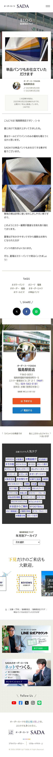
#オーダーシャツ (36, 288)
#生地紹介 (43, 459)
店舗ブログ (20, 452)
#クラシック (9, 469)
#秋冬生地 (9, 479)
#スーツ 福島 (34, 285)
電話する (27, 410)
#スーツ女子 (32, 515)
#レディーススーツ (39, 469)
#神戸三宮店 (35, 479)
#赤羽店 (41, 484)
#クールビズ (19, 292)
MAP (39, 381)
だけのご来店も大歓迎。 (26, 562)
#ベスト (31, 464)
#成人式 (23, 493)
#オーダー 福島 (17, 288)
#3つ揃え (14, 488)
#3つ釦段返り (12, 511)
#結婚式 (19, 459)
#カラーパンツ (18, 285)
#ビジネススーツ (15, 484)
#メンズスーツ (23, 469)
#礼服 (34, 484)
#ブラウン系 (25, 488)
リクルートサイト (34, 743)
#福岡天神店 (25, 511)
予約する (27, 401)
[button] (48, 6)
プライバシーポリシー (16, 743)
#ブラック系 (13, 493)
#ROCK (10, 459)
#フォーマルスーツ (40, 511)
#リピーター (12, 474)
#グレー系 (23, 474)
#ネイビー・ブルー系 (37, 493)
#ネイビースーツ (29, 497)
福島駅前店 (26, 368)
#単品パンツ (33, 292)
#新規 (45, 479)
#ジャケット (21, 464)
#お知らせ (22, 479)
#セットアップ (37, 488)
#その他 (10, 464)
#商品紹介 (31, 459)
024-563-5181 (29, 384)
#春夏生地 (20, 515)
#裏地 (27, 484)
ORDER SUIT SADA (22, 749)
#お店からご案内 (19, 506)
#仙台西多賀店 (14, 497)
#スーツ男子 (42, 464)
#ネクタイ (41, 497)
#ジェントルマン (35, 501)
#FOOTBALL (36, 506)
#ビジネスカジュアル (19, 501)
